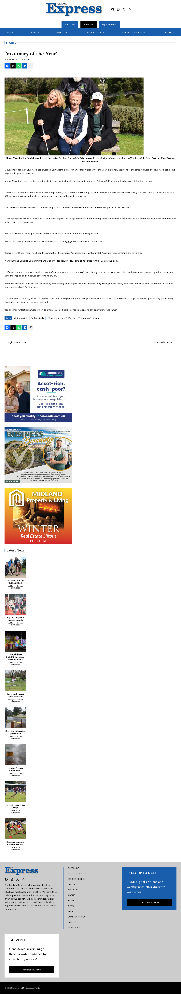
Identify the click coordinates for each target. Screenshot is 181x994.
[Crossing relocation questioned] (15, 718)
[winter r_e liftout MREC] (38, 516)
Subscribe (70, 24)
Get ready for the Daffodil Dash (15, 581)
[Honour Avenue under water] (15, 755)
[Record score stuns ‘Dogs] (15, 792)
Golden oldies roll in (163, 342)
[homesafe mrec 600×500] (38, 394)
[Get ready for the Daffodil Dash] (15, 568)
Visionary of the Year (89, 318)
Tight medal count (17, 342)
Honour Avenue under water (15, 769)
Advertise (88, 24)
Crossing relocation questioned (15, 732)
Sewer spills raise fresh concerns (15, 695)
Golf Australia (37, 318)
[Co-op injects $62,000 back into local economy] (15, 642)
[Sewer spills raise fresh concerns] (15, 681)
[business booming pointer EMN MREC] (38, 455)
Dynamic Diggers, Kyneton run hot (15, 843)
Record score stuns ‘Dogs (15, 806)
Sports (11, 42)
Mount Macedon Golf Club (61, 318)
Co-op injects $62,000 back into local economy (15, 657)
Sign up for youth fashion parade (15, 619)
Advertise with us (32, 969)
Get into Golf (20, 318)
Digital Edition (109, 24)
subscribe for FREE (149, 902)
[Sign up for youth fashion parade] (15, 605)
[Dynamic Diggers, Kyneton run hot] (15, 829)
